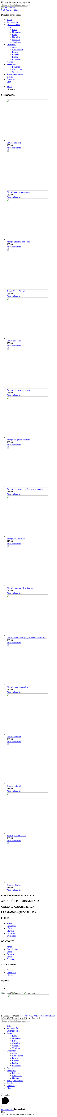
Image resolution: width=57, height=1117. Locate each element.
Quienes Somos (13, 1031)
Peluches (10, 970)
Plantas (10, 1068)
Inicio (9, 1026)
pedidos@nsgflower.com (44, 1016)
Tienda (10, 1083)
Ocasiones (11, 1051)
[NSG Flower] (8, 7)
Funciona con (7, 1109)
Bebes (9, 952)
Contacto (11, 1085)
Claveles (10, 931)
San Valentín (12, 1028)
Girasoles (11, 933)
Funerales (11, 959)
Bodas (9, 957)
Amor (9, 947)
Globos (10, 975)
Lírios (9, 928)
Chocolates (11, 972)
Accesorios (11, 1070)
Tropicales (11, 936)
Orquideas (11, 926)
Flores (9, 1033)
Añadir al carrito (14, 148)
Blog (9, 1088)
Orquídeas (16, 1038)
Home (9, 86)
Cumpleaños (12, 949)
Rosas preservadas (15, 1080)
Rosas (9, 923)
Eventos (10, 954)
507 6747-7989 (27, 1016)
